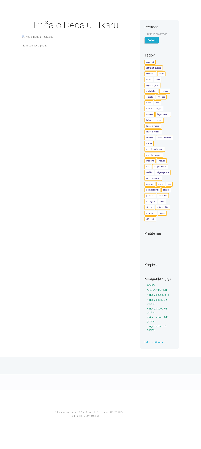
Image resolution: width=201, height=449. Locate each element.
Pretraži (152, 40)
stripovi (149, 207)
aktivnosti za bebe (153, 68)
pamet (160, 184)
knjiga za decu (163, 114)
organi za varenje (153, 178)
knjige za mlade (152, 126)
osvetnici (150, 184)
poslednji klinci (152, 190)
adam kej (150, 62)
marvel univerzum (153, 155)
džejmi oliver (151, 91)
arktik (161, 74)
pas (169, 184)
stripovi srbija (162, 207)
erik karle (164, 91)
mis (147, 167)
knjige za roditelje (153, 132)
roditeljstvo (150, 201)
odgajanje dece (163, 172)
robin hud (163, 196)
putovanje (150, 196)
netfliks (149, 172)
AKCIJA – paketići (157, 289)
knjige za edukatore (154, 120)
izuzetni (149, 114)
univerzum (150, 213)
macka (149, 143)
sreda (162, 201)
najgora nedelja (160, 167)
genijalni (149, 97)
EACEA (151, 284)
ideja (157, 103)
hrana (148, 103)
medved (161, 161)
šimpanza (150, 219)
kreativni (149, 138)
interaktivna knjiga (153, 109)
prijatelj (166, 190)
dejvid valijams (152, 85)
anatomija (150, 74)
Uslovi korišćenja (153, 342)
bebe (158, 79)
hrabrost (161, 97)
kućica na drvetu (164, 138)
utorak (162, 213)
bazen (148, 79)
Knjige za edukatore (158, 294)
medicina (150, 161)
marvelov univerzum (154, 149)
